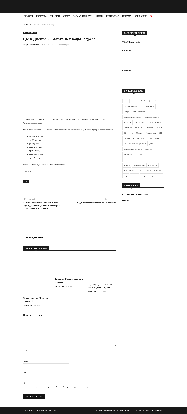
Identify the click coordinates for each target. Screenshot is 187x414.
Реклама (126, 16)
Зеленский (127, 122)
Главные (134, 101)
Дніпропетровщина (152, 117)
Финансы (55, 16)
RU (151, 16)
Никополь (150, 128)
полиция (127, 165)
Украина (139, 133)
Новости (28, 16)
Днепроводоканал (130, 106)
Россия (159, 128)
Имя (25, 351)
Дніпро (126, 112)
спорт (126, 176)
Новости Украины (123, 410)
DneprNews (27, 25)
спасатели (157, 170)
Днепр (157, 101)
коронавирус (128, 154)
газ (125, 144)
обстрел (139, 154)
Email (25, 362)
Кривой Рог (139, 128)
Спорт (66, 16)
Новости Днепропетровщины (153, 410)
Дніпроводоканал (138, 112)
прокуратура (152, 165)
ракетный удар (129, 170)
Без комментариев (63, 45)
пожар (156, 160)
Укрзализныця (151, 133)
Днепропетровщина (147, 106)
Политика (41, 16)
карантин (148, 149)
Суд (131, 133)
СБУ (125, 133)
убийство (134, 176)
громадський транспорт (137, 144)
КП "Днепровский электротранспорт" (147, 122)
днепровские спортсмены (133, 149)
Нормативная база (82, 16)
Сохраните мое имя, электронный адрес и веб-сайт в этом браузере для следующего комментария (56, 387)
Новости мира (136, 410)
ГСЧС (126, 101)
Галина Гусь (27, 305)
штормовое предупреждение (151, 176)
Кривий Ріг (128, 128)
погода (148, 160)
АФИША (99, 16)
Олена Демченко (33, 45)
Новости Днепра (48, 25)
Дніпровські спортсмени (132, 117)
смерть (148, 170)
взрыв (150, 138)
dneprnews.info (29, 171)
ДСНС (143, 101)
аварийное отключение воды (134, 138)
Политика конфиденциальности (135, 194)
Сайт (24, 372)
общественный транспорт (133, 160)
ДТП (150, 101)
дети (151, 144)
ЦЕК (160, 133)
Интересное (112, 16)
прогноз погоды (139, 165)
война (157, 138)
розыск (140, 170)
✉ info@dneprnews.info (131, 42)
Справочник (140, 16)
